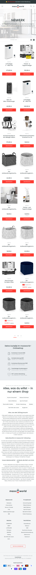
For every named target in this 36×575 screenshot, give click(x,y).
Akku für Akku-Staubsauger (9, 100)
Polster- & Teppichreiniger (27, 64)
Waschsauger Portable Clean (9, 281)
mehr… (8, 538)
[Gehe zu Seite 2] (21, 335)
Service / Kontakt (9, 507)
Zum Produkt (9, 74)
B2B (9, 514)
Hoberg (9, 534)
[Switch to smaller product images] (34, 40)
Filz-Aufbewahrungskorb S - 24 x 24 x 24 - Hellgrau (27, 172)
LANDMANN (9, 523)
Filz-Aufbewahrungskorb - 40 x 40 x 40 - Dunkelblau (27, 281)
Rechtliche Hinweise (27, 530)
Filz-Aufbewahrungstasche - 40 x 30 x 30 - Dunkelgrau (9, 172)
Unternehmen (9, 505)
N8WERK (9, 61)
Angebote (24, 407)
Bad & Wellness (13, 401)
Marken (31, 404)
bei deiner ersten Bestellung (18, 1)
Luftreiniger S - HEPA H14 (9, 64)
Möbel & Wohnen (24, 397)
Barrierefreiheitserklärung (27, 532)
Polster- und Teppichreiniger (27, 208)
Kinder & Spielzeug (21, 404)
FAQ (9, 509)
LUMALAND (9, 528)
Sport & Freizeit (23, 401)
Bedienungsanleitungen (8, 511)
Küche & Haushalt (11, 397)
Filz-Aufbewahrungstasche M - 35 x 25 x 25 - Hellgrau (9, 245)
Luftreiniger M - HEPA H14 (27, 100)
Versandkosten (27, 523)
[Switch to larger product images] (31, 40)
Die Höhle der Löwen (14, 407)
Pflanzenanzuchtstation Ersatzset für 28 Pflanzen (27, 136)
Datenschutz (27, 534)
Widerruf (27, 525)
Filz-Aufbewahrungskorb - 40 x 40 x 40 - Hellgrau (27, 245)
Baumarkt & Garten (8, 404)
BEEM (9, 525)
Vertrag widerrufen (18, 546)
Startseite (9, 503)
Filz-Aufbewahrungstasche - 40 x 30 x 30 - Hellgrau (9, 208)
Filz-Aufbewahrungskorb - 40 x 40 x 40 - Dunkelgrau (9, 317)
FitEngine (9, 530)
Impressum (27, 536)
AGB (27, 528)
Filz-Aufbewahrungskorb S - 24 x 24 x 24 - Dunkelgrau (27, 317)
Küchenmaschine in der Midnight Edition (9, 136)
